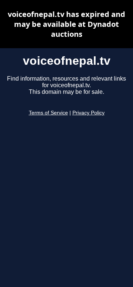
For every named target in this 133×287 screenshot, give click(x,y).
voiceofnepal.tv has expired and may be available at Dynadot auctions (66, 24)
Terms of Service (48, 113)
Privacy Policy (88, 113)
